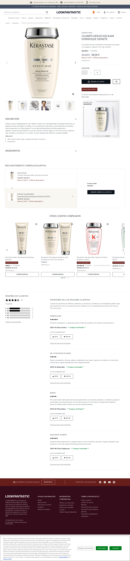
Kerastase (87, 33)
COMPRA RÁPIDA (22, 274)
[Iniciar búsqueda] (47, 12)
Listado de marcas (87, 502)
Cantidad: (86, 68)
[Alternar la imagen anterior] (6, 62)
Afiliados (84, 505)
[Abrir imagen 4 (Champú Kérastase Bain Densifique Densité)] (46, 105)
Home (8, 23)
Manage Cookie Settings (85, 548)
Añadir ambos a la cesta (100, 192)
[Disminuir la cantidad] (85, 72)
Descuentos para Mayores (89, 509)
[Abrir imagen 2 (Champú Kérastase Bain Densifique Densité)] (22, 105)
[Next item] (123, 250)
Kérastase (15, 23)
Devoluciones (42, 502)
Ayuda (40, 500)
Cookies (62, 510)
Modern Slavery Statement (68, 512)
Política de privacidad (66, 507)
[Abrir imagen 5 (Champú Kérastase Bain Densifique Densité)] (58, 105)
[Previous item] (6, 250)
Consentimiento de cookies (14, 520)
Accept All (115, 548)
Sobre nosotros (86, 500)
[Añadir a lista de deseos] (116, 81)
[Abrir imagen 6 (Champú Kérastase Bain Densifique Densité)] (70, 105)
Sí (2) (56, 376)
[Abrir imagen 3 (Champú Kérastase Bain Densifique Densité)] (34, 105)
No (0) (68, 337)
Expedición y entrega (66, 505)
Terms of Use (7, 559)
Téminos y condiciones (66, 503)
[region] (65, 548)
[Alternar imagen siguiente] (75, 62)
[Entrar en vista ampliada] (73, 94)
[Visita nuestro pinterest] (114, 482)
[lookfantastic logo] (69, 12)
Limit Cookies (102, 548)
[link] (109, 12)
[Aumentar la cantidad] (97, 72)
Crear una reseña (13, 322)
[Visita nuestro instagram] (104, 482)
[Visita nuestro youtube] (109, 482)
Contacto (41, 507)
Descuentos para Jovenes (89, 507)
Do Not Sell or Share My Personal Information (16, 523)
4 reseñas (93, 51)
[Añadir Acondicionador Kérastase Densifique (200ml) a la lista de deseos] (36, 224)
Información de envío (44, 505)
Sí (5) (56, 458)
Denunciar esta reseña (60, 344)
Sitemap (84, 511)
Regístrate (48, 482)
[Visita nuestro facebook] (100, 482)
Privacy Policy (63, 557)
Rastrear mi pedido (44, 509)
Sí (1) (56, 337)
